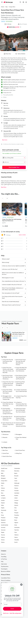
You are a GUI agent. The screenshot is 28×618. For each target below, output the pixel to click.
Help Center (4, 564)
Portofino (16, 515)
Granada (16, 490)
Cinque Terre (12, 6)
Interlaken (16, 493)
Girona (2, 490)
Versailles (16, 539)
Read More (3, 187)
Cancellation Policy (5, 578)
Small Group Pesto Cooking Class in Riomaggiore (20, 383)
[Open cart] (26, 2)
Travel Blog (3, 556)
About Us (3, 554)
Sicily (15, 525)
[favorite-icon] (20, 205)
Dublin (2, 483)
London (3, 500)
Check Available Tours (14, 167)
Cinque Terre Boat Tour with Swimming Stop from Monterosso (21, 369)
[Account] (23, 2)
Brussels (16, 475)
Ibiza (2, 493)
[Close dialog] (21, 584)
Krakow (16, 495)
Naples (2, 507)
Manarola (5, 437)
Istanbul (3, 495)
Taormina (16, 530)
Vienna (2, 542)
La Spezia (5, 442)
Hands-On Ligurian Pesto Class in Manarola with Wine (21, 424)
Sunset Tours (6, 453)
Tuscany (3, 534)
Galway (3, 488)
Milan (2, 505)
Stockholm (17, 527)
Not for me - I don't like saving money (12, 613)
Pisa (2, 512)
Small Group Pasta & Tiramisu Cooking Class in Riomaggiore (21, 418)
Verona (2, 539)
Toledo (2, 532)
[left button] (2, 40)
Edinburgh (16, 483)
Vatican (3, 537)
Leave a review (22, 234)
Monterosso (5, 434)
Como (15, 480)
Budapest (3, 478)
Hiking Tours (19, 453)
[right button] (25, 40)
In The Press (4, 559)
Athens (2, 470)
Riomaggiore (19, 434)
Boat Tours (5, 450)
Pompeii (16, 512)
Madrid (3, 502)
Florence (16, 485)
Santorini (3, 522)
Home (2, 6)
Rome (15, 520)
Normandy (3, 510)
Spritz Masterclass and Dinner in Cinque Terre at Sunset (8, 424)
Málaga (16, 502)
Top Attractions (4, 566)
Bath (2, 473)
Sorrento (3, 527)
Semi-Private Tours (20, 450)
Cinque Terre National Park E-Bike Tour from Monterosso (8, 404)
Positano (3, 517)
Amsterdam (17, 468)
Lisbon (16, 498)
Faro (2, 485)
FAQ (2, 561)
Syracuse (3, 530)
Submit (12, 608)
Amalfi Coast (4, 468)
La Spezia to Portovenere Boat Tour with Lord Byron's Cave (21, 404)
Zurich (16, 542)
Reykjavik (3, 520)
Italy (7, 6)
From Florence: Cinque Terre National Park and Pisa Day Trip (21, 377)
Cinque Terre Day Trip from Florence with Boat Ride (8, 361)
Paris (15, 510)
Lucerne (16, 500)
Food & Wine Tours (7, 456)
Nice (15, 507)
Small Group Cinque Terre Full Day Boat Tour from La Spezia (20, 410)
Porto (2, 515)
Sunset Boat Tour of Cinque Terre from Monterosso (7, 418)
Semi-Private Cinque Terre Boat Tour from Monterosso (8, 377)
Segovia (16, 522)
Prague (16, 517)
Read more (4, 139)
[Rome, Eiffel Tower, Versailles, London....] (20, 2)
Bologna (3, 475)
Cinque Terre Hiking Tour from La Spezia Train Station (7, 391)
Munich (16, 505)
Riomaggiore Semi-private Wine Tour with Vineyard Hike (8, 398)
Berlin (15, 473)
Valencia (16, 534)
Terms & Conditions (5, 580)
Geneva (16, 488)
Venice (16, 537)
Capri (15, 478)
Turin (15, 532)
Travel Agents (4, 569)
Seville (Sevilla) (4, 525)
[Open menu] (2, 2)
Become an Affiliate (5, 571)
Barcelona (16, 470)
